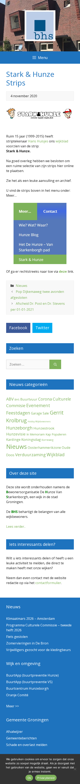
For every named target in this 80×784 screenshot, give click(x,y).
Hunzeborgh (19, 428)
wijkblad (62, 141)
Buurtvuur (28, 399)
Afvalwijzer (14, 731)
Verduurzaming (30, 454)
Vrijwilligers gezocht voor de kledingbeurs (38, 650)
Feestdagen (18, 413)
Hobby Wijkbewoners (39, 421)
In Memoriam (35, 434)
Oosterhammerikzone (44, 447)
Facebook (18, 327)
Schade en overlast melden (26, 744)
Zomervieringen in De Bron (27, 643)
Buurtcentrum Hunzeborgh (27, 688)
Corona (45, 399)
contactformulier (48, 583)
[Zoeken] (55, 364)
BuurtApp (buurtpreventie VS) (29, 682)
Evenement (38, 405)
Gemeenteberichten (21, 738)
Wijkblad (56, 454)
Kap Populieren (56, 434)
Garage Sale (40, 413)
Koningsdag (31, 439)
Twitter (42, 327)
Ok (29, 777)
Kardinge (13, 439)
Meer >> (12, 706)
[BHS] (40, 40)
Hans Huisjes (38, 141)
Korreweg (47, 440)
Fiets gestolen (17, 636)
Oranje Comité (17, 695)
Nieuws (21, 285)
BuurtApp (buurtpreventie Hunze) (32, 675)
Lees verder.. (15, 526)
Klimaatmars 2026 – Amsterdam (30, 618)
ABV (10, 399)
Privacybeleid (46, 777)
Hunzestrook (43, 428)
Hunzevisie (16, 433)
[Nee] (75, 769)
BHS (17, 399)
